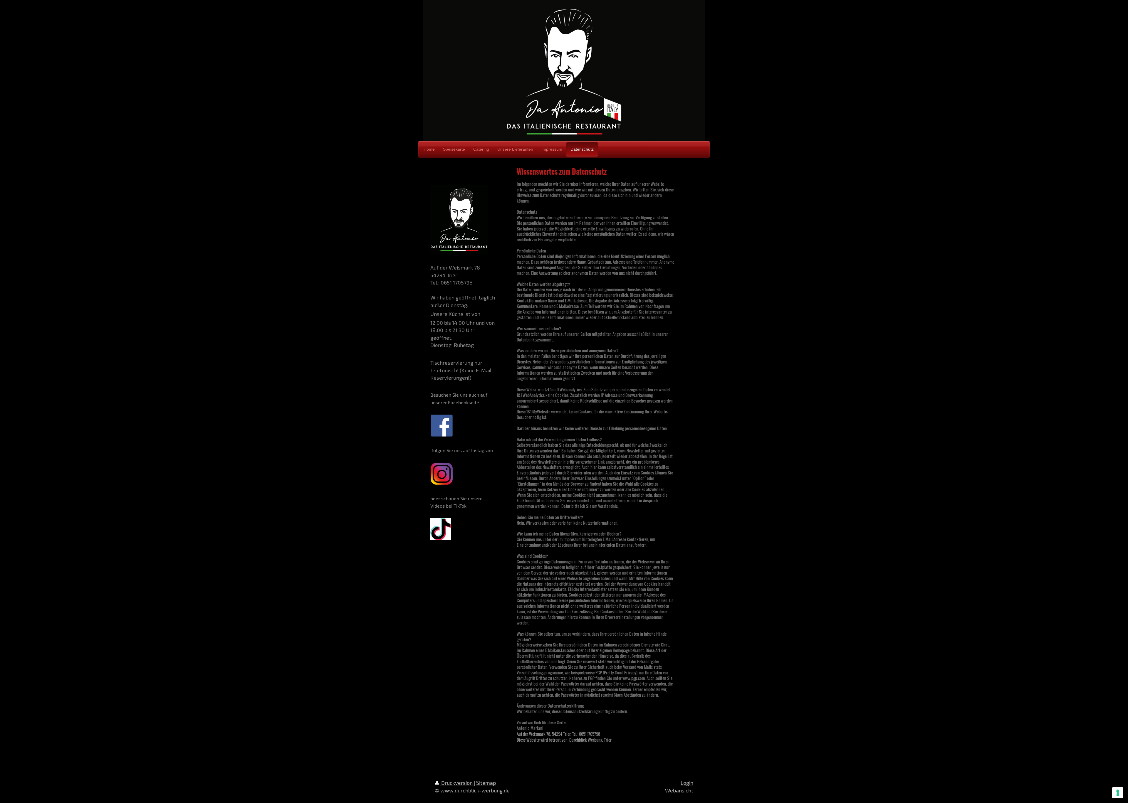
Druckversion (457, 783)
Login (687, 783)
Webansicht (679, 790)
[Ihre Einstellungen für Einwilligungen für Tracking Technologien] (1117, 792)
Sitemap (486, 783)
